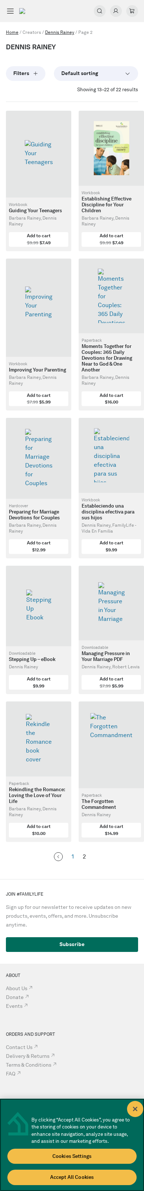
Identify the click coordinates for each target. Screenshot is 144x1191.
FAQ (11, 1074)
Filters (21, 73)
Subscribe (72, 944)
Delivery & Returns (27, 1056)
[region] (72, 1145)
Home (12, 32)
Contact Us (19, 1047)
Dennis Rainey (59, 32)
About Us (16, 988)
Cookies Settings (72, 1156)
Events (14, 1006)
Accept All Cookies (72, 1177)
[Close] (135, 1109)
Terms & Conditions (28, 1065)
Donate (15, 997)
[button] (38, 239)
